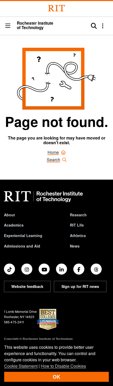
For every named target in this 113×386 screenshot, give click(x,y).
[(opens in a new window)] (9, 269)
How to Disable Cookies (63, 366)
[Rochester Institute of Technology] (56, 8)
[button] (8, 26)
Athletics (78, 235)
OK (56, 376)
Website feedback (27, 286)
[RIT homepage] (43, 196)
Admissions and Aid (22, 246)
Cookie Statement (21, 366)
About (9, 214)
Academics (14, 225)
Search (53, 160)
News (75, 246)
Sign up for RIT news (80, 286)
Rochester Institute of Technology (35, 25)
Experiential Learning (23, 235)
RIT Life (77, 225)
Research (78, 214)
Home (53, 152)
